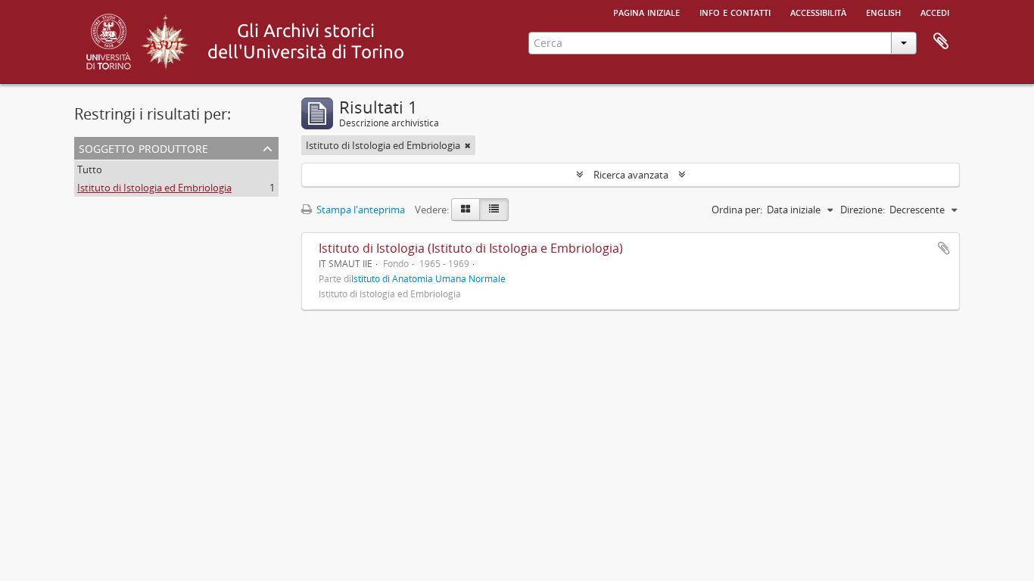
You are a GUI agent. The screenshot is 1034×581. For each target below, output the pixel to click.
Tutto (89, 169)
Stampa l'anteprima (359, 209)
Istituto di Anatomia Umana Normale (428, 278)
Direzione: (862, 209)
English (883, 11)
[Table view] (494, 209)
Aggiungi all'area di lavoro (943, 248)
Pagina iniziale (646, 11)
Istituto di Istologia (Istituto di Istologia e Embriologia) (471, 248)
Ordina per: (737, 209)
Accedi (934, 11)
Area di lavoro (941, 42)
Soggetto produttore (143, 147)
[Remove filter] (468, 145)
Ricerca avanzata (631, 175)
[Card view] (465, 209)
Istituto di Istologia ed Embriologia (154, 187)
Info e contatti (735, 11)
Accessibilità (818, 11)
